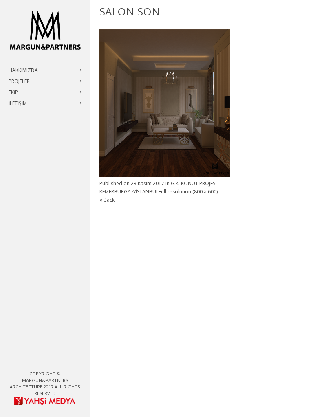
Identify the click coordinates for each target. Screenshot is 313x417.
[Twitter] (38, 360)
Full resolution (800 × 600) (188, 191)
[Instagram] (51, 360)
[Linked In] (64, 360)
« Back (107, 199)
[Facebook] (25, 360)
